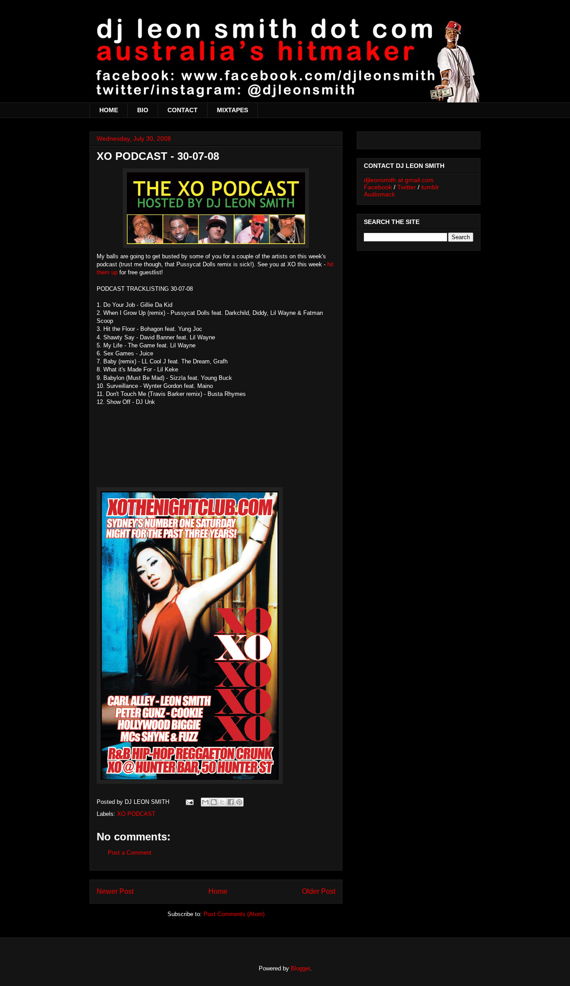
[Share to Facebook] (230, 802)
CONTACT (182, 110)
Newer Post (115, 891)
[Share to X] (222, 802)
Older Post (318, 891)
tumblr (430, 187)
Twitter (406, 187)
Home (218, 891)
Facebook (378, 187)
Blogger (300, 968)
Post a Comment (129, 852)
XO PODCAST (136, 814)
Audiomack (379, 194)
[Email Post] (189, 802)
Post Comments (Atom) (234, 914)
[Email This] (205, 802)
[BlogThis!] (213, 802)
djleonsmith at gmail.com (399, 179)
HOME (108, 110)
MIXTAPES (232, 110)
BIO (142, 110)
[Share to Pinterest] (239, 802)
